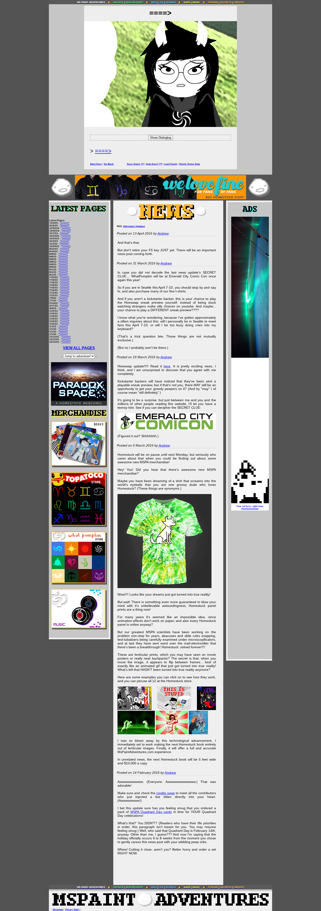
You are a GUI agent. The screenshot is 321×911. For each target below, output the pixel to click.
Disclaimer (58, 909)
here (167, 366)
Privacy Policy (72, 909)
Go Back (109, 164)
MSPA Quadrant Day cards (151, 812)
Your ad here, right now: (250, 507)
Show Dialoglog (160, 137)
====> (103, 151)
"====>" (64, 223)
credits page (165, 793)
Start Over (96, 164)
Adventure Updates (134, 226)
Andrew (163, 233)
